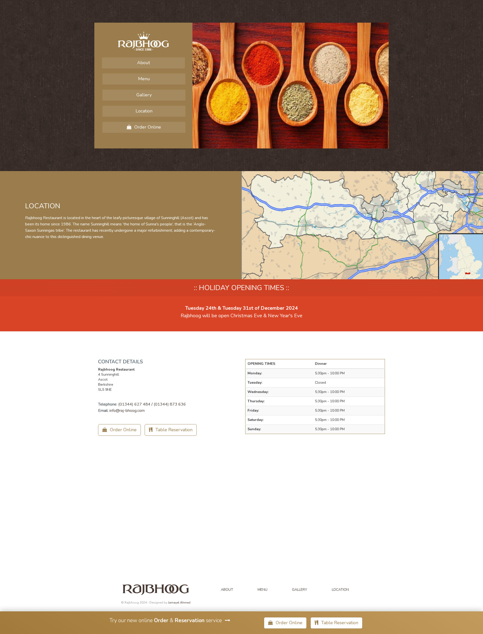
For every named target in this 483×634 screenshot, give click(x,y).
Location (144, 111)
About (143, 63)
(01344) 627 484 (134, 404)
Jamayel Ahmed (179, 603)
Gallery (144, 95)
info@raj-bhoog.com (127, 410)
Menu (144, 79)
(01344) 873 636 (170, 404)
